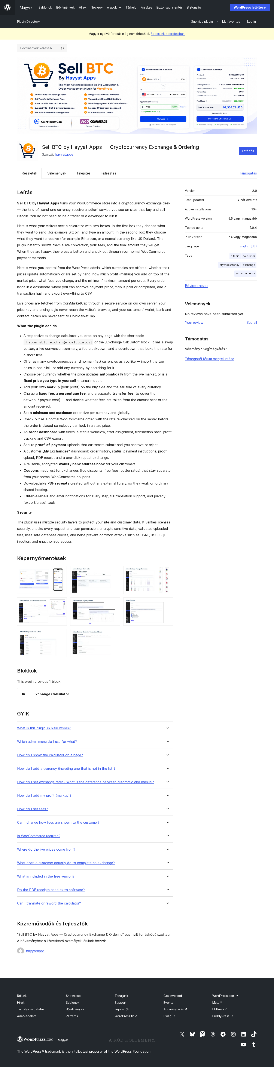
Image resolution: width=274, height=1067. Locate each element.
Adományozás (175, 1009)
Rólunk (22, 996)
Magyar (63, 1040)
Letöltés (248, 151)
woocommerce (245, 273)
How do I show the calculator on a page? (50, 755)
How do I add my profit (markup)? (44, 796)
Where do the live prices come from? (46, 849)
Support (120, 1002)
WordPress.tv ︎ (126, 1016)
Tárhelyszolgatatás (30, 1009)
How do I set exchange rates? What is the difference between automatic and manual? (85, 782)
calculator (249, 256)
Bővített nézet (196, 286)
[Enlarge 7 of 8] (61, 635)
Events (168, 1002)
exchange (249, 264)
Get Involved (173, 996)
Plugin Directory (28, 21)
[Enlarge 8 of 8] (114, 635)
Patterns (72, 1016)
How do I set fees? (32, 809)
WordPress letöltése (250, 7)
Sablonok (72, 1002)
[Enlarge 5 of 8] (114, 603)
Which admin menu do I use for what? (47, 742)
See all (252, 322)
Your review (194, 322)
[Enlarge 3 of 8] (167, 571)
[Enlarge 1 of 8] (61, 571)
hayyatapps (64, 154)
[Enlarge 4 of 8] (61, 603)
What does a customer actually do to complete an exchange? (66, 863)
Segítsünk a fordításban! (168, 33)
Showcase (73, 996)
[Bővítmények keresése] (62, 48)
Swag (169, 1016)
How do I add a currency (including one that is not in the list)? (66, 769)
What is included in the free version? (45, 876)
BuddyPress (222, 1016)
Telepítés (83, 173)
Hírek (21, 1002)
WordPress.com (225, 996)
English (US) (248, 246)
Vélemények (56, 173)
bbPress (220, 1009)
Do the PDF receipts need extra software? (51, 890)
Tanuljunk (121, 996)
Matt (217, 1002)
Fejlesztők (122, 1009)
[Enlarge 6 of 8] (167, 603)
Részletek (29, 173)
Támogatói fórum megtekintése (209, 359)
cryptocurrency (229, 264)
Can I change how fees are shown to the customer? (58, 822)
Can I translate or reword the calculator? (49, 903)
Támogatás (248, 173)
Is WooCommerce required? (38, 836)
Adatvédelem (26, 1016)
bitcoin (235, 256)
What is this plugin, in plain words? (44, 728)
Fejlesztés (108, 173)
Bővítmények (75, 1009)
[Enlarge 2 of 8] (114, 571)
